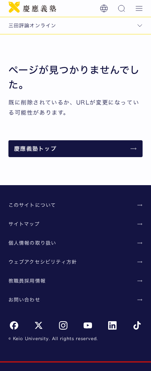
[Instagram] (63, 325)
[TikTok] (137, 325)
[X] (38, 325)
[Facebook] (14, 325)
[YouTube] (87, 325)
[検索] (121, 8)
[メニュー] (139, 8)
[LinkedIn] (112, 325)
